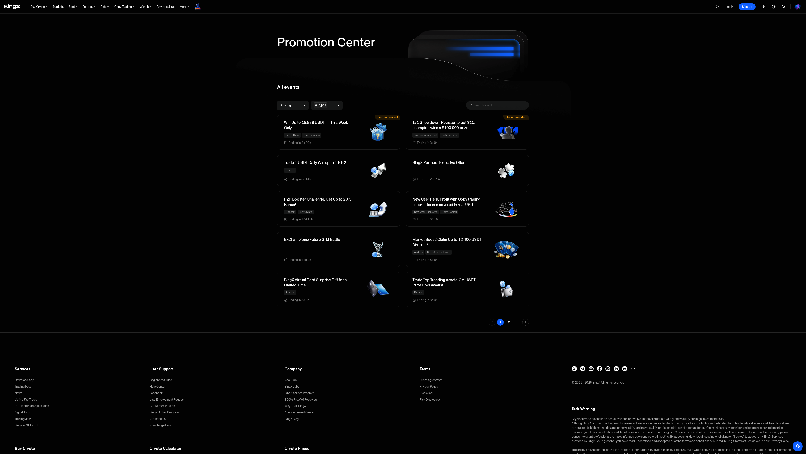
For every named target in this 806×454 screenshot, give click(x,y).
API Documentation (162, 406)
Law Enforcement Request (167, 399)
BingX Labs (292, 386)
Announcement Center (299, 412)
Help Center (157, 386)
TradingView (23, 419)
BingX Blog (292, 419)
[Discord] (591, 368)
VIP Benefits (158, 419)
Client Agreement (431, 380)
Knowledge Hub (160, 425)
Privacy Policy (429, 386)
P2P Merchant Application (32, 406)
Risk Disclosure (430, 399)
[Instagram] (607, 368)
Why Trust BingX (295, 406)
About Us (291, 380)
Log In (729, 6)
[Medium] (624, 368)
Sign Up (747, 6)
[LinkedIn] (616, 368)
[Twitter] (574, 368)
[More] (633, 368)
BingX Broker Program (164, 412)
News (18, 393)
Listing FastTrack (26, 399)
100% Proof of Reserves (301, 399)
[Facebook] (599, 368)
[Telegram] (582, 368)
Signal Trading (24, 412)
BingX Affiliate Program (299, 393)
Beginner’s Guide (161, 380)
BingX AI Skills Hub (27, 425)
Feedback (156, 393)
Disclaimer (426, 393)
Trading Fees (23, 386)
